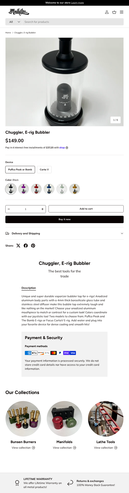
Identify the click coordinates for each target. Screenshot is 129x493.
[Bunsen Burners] (23, 418)
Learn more (77, 2)
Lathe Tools (105, 442)
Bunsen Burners (23, 442)
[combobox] (64, 21)
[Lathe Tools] (105, 418)
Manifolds (64, 442)
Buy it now (65, 219)
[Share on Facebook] (25, 245)
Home (8, 33)
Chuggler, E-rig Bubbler (25, 33)
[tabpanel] (65, 310)
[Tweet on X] (18, 245)
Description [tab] (29, 287)
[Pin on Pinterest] (33, 245)
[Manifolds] (64, 418)
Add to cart (86, 208)
